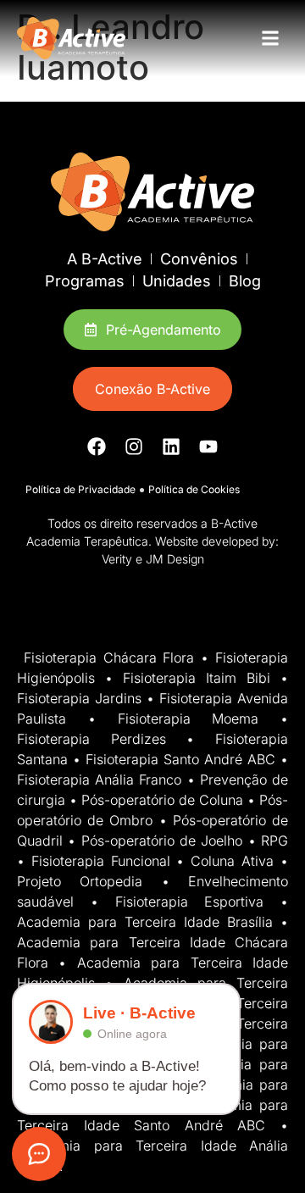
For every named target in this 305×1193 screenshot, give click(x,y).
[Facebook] (96, 446)
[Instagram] (133, 446)
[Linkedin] (171, 446)
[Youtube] (208, 446)
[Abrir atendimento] (39, 1154)
